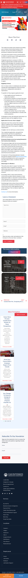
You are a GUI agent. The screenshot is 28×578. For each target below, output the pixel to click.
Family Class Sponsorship (9, 510)
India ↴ (5, 534)
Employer (5, 560)
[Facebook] (3, 493)
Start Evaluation (7, 575)
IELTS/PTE (6, 503)
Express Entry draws (21, 156)
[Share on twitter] (16, 40)
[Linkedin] (9, 493)
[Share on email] (20, 40)
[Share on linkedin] (11, 40)
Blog (6, 4)
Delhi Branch (6, 539)
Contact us (4, 191)
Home (2, 4)
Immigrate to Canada (8, 482)
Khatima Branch (7, 543)
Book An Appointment (8, 484)
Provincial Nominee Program (10, 512)
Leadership (6, 479)
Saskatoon (5, 532)
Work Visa (5, 516)
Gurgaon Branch (7, 537)
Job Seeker (6, 558)
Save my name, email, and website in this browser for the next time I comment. (13, 237)
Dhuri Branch (6, 541)
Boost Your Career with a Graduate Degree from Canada (7, 363)
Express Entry (6, 508)
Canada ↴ (5, 528)
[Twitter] (5, 493)
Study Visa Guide (7, 519)
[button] (2, 2)
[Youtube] (12, 493)
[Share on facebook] (7, 40)
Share (21, 575)
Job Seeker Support (8, 562)
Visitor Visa (6, 514)
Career (5, 556)
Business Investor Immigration (10, 505)
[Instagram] (7, 493)
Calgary (5, 530)
